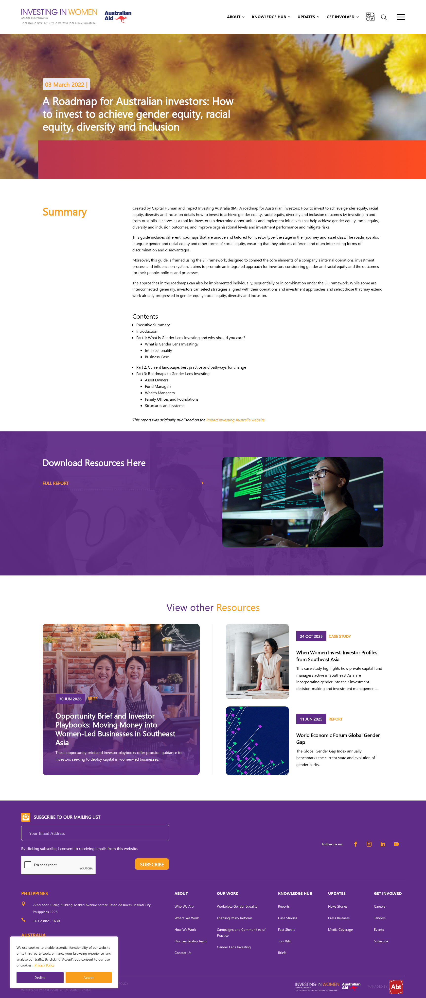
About (233, 17)
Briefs (282, 952)
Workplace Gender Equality (237, 906)
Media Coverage (340, 929)
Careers (379, 906)
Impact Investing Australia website (235, 419)
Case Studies (287, 918)
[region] (64, 962)
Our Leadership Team (191, 941)
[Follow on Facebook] (355, 844)
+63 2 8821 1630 (46, 920)
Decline (40, 977)
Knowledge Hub (269, 17)
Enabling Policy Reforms (234, 918)
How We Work (185, 929)
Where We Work (187, 918)
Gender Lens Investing (234, 947)
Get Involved (341, 17)
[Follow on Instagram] (369, 844)
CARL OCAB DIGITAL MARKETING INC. (67, 990)
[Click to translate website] (370, 17)
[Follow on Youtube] (396, 844)
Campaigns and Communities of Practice (241, 932)
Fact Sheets (286, 929)
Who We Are (184, 906)
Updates (306, 17)
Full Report (56, 483)
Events (379, 929)
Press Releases (339, 918)
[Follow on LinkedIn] (383, 844)
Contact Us (183, 952)
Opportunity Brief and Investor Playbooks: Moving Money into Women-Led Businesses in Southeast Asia (115, 728)
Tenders (380, 918)
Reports (284, 906)
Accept (89, 977)
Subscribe (381, 941)
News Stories (337, 906)
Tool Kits (284, 941)
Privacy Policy (44, 965)
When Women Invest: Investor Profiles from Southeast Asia (336, 655)
